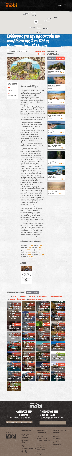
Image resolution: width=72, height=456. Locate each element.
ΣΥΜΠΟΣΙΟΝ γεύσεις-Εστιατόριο (28, 306)
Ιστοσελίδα (12, 95)
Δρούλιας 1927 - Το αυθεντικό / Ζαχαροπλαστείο (43, 306)
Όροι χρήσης (41, 449)
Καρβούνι (25, 252)
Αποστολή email (11, 89)
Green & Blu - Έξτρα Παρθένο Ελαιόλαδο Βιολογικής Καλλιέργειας (14, 384)
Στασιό (36, 247)
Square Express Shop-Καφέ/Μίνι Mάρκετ (14, 336)
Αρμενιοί (25, 250)
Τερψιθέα (37, 250)
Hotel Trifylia (14, 329)
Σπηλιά (36, 252)
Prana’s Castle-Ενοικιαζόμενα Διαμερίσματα (14, 306)
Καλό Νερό (25, 254)
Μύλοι (38, 245)
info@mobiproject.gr (29, 448)
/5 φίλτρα (60, 58)
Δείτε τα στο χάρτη (52, 58)
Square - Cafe (43, 329)
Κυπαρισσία (26, 245)
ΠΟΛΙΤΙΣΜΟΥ (10, 53)
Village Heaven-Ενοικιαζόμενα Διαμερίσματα (29, 356)
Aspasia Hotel (58, 369)
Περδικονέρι (26, 256)
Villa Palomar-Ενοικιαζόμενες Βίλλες (43, 356)
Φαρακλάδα (38, 254)
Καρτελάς (25, 247)
